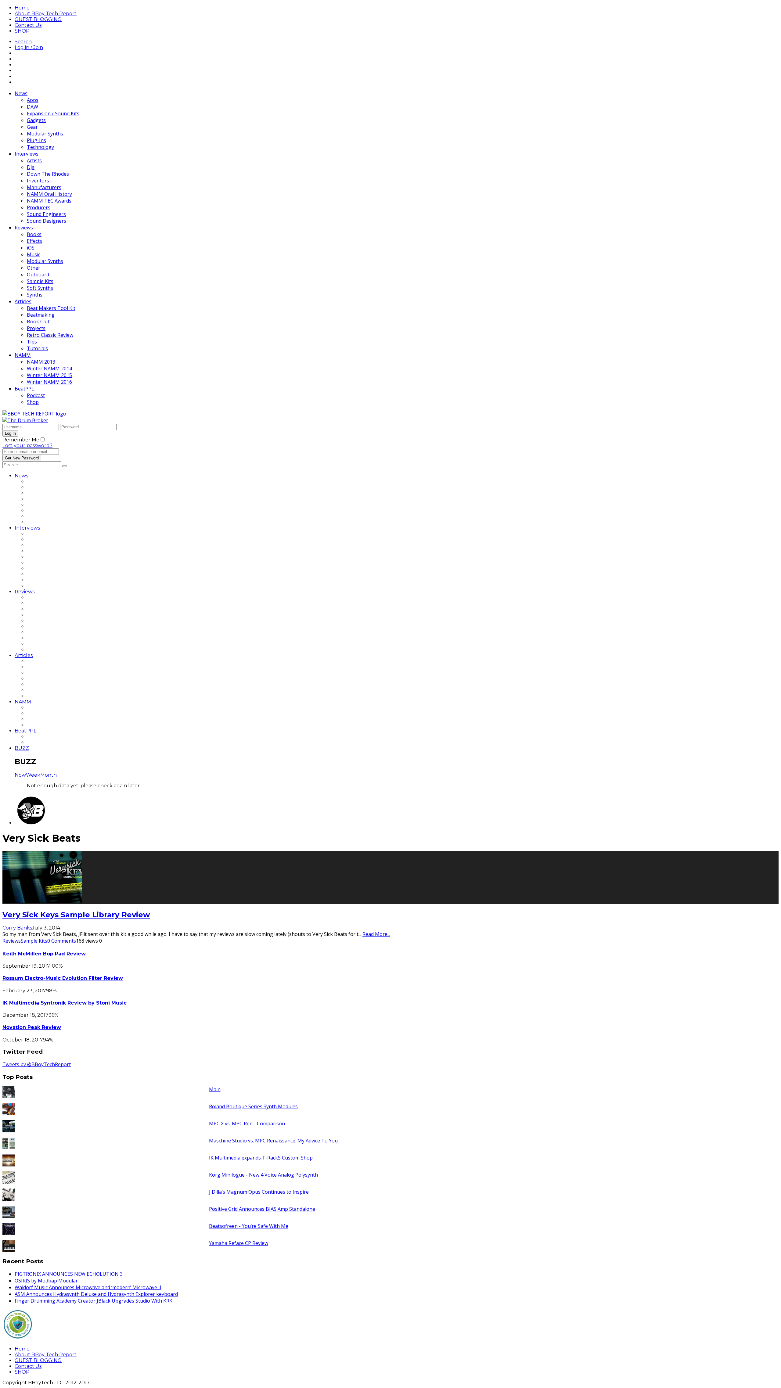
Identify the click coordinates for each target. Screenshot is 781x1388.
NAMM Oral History (49, 194)
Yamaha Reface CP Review (238, 1243)
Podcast (36, 395)
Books (34, 234)
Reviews (24, 227)
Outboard (38, 274)
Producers (38, 207)
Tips (32, 341)
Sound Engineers (46, 214)
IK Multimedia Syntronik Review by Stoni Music (64, 1003)
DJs (30, 167)
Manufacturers (44, 187)
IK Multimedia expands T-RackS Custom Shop (261, 1157)
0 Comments (61, 940)
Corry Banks (17, 928)
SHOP (22, 31)
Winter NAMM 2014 (49, 368)
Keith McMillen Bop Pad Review (44, 954)
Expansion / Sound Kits (53, 113)
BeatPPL (24, 388)
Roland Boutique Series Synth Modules (253, 1106)
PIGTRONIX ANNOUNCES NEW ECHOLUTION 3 (69, 1274)
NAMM (23, 355)
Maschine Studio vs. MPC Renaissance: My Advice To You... (274, 1140)
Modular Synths (45, 133)
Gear (32, 127)
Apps (32, 100)
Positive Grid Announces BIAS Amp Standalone (262, 1209)
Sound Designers (46, 221)
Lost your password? (27, 445)
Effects (34, 241)
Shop (33, 402)
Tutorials (37, 348)
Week (33, 775)
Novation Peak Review (31, 1027)
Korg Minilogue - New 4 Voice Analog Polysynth (263, 1174)
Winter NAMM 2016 (49, 382)
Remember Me (20, 440)
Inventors (38, 180)
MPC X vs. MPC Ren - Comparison (247, 1123)
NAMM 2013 (41, 361)
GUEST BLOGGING (38, 19)
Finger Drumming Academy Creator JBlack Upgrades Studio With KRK (93, 1300)
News (21, 93)
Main (215, 1089)
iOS (30, 247)
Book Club (39, 321)
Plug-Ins (36, 140)
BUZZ (22, 748)
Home (22, 8)
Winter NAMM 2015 (49, 375)
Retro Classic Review (50, 335)
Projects (36, 328)
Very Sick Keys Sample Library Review (76, 914)
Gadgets (36, 120)
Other (33, 267)
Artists (34, 160)
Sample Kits (40, 281)
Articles (23, 301)
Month (48, 775)
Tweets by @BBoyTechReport (36, 1064)
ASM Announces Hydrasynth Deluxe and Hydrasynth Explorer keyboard (96, 1294)
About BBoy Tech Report (46, 13)
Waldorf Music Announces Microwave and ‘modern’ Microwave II (88, 1287)
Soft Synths (40, 288)
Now (20, 775)
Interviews (26, 153)
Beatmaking (41, 314)
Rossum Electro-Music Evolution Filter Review (62, 978)
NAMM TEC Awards (49, 200)
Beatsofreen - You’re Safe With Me (248, 1226)
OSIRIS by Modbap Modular (46, 1280)
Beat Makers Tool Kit (51, 308)
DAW (32, 106)
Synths (34, 294)
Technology (40, 147)
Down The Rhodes (48, 174)
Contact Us (28, 25)
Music (33, 254)
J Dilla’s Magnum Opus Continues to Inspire (259, 1191)
